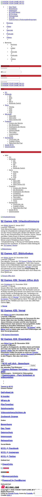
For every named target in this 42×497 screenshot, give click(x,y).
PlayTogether (7, 404)
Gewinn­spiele (10, 147)
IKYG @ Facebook (9, 448)
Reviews (10, 23)
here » (9, 495)
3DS (10, 98)
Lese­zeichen (13, 134)
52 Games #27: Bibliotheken (17, 253)
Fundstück (13, 129)
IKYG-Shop (13, 14)
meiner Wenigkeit (27, 354)
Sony (7, 105)
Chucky (28, 267)
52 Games (4, 299)
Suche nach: (6, 365)
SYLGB (11, 18)
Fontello (29, 493)
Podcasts (10, 34)
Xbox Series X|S (15, 119)
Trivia (11, 136)
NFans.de (5, 400)
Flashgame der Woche (17, 127)
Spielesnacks (7, 408)
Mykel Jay (7, 225)
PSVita (11, 107)
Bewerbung (13, 9)
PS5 (10, 112)
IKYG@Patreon (14, 12)
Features (8, 121)
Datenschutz (7, 432)
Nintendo (8, 94)
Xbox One (12, 118)
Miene (3, 329)
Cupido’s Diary (14, 141)
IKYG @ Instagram (10, 452)
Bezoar (16, 297)
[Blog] (9, 476)
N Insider (5, 396)
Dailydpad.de (7, 392)
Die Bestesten (14, 125)
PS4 (10, 110)
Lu (10, 329)
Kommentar (9, 138)
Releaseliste (13, 16)
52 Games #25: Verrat (13, 310)
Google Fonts (13, 493)
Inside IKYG (9, 145)
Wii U (11, 101)
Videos (9, 37)
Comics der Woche (16, 123)
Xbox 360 (12, 116)
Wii (10, 100)
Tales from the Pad (15, 143)
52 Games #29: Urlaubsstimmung (20, 221)
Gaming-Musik (14, 130)
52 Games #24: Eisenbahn (16, 339)
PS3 (10, 109)
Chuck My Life (14, 139)
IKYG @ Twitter (8, 456)
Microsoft (8, 114)
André (6, 354)
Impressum (13, 10)
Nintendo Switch (15, 103)
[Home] (12, 2)
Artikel (9, 26)
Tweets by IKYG (7, 386)
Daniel (6, 270)
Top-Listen (13, 132)
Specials (10, 30)
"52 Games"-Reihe (10, 245)
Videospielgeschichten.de (13, 412)
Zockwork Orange (9, 416)
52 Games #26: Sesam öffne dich (20, 280)
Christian (7, 284)
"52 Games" (31, 327)
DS (10, 96)
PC (6, 92)
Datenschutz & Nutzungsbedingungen (22, 19)
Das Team (12, 7)
